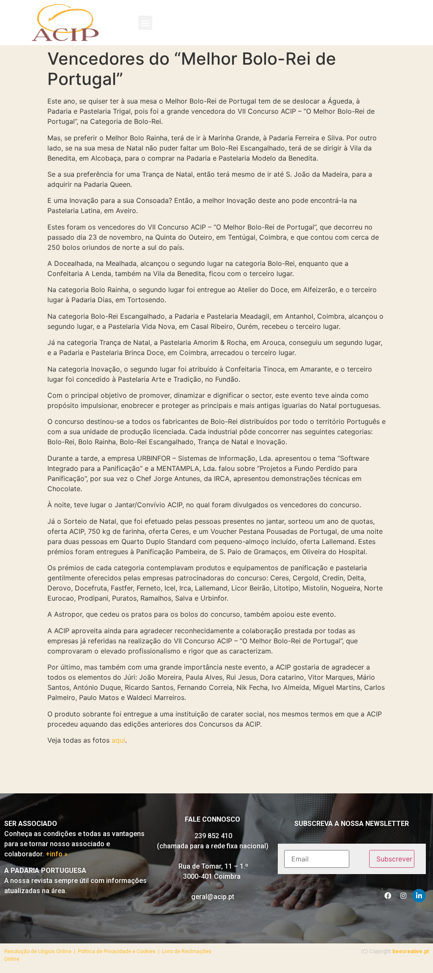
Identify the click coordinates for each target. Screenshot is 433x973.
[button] (145, 23)
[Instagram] (403, 895)
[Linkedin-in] (419, 895)
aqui (118, 740)
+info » (57, 854)
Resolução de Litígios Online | (41, 951)
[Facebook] (388, 895)
